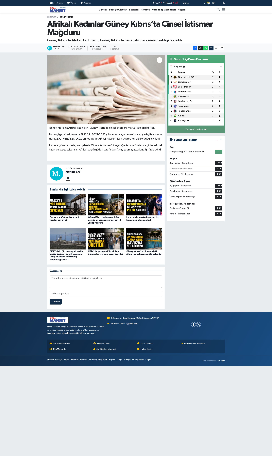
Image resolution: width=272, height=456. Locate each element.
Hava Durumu (103, 343)
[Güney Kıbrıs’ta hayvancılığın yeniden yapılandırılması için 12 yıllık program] (106, 204)
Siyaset (145, 10)
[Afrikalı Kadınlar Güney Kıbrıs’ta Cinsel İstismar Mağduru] (106, 89)
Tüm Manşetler (60, 349)
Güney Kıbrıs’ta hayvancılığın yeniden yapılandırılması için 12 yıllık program (104, 220)
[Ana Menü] (223, 10)
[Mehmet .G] (56, 173)
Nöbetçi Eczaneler (61, 343)
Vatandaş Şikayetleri (164, 10)
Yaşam (181, 10)
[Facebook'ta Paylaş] (195, 48)
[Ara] (218, 10)
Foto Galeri (57, 3)
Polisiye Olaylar (118, 10)
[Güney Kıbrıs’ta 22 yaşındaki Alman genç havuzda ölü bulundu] (144, 238)
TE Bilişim (221, 361)
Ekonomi (134, 10)
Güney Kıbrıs (66, 17)
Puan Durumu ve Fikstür (195, 343)
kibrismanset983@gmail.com (124, 324)
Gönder (56, 302)
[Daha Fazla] (211, 48)
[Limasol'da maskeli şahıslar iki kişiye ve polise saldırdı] (144, 204)
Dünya (119, 360)
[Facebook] (193, 324)
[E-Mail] (68, 178)
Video (73, 3)
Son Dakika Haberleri (106, 349)
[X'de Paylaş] (200, 48)
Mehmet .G (73, 171)
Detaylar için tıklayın (196, 129)
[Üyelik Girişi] (222, 3)
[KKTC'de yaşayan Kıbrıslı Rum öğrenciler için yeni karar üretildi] (106, 238)
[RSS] (198, 324)
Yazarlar (87, 3)
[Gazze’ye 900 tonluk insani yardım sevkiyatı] (68, 204)
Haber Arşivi (146, 349)
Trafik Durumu (147, 343)
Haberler (51, 17)
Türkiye (127, 360)
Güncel (103, 10)
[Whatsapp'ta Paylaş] (205, 48)
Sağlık (148, 360)
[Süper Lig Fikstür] (221, 140)
